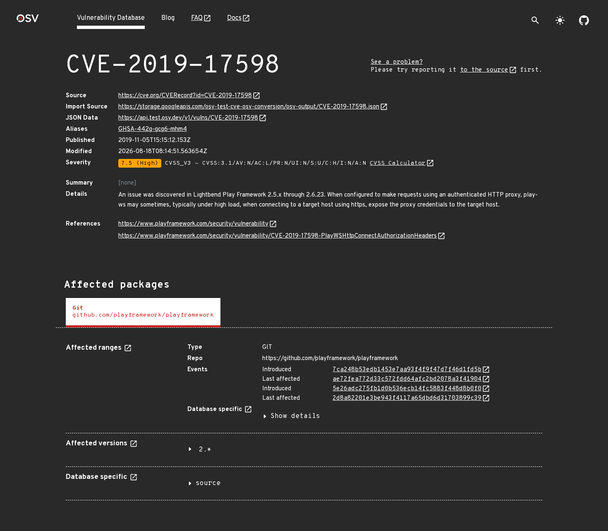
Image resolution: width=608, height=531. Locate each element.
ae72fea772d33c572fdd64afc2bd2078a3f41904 (407, 379)
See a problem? (397, 62)
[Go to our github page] (584, 20)
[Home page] (28, 20)
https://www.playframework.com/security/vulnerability (193, 224)
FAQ (197, 18)
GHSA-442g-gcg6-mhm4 (152, 129)
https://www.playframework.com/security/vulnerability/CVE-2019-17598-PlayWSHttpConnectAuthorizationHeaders (277, 236)
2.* (205, 450)
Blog (168, 18)
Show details (295, 416)
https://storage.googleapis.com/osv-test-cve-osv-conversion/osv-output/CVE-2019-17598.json (248, 107)
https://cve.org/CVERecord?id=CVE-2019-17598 (185, 96)
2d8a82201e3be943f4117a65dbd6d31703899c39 (407, 398)
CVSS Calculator (398, 163)
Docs (234, 18)
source (208, 483)
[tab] (143, 312)
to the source (484, 70)
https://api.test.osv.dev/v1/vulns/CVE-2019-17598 (188, 118)
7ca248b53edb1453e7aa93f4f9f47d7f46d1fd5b (407, 370)
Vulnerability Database (111, 18)
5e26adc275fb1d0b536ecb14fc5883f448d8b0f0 (407, 389)
